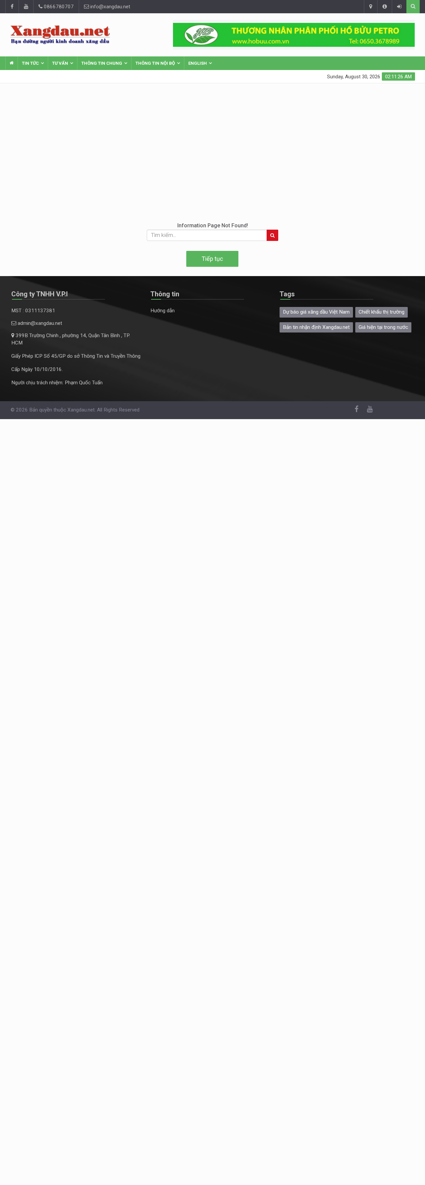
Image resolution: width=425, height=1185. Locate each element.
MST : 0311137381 (33, 311)
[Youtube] (26, 6)
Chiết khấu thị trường (381, 312)
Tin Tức (30, 63)
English (197, 63)
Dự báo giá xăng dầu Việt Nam (316, 312)
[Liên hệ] (370, 6)
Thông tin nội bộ (155, 63)
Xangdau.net (81, 410)
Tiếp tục (212, 258)
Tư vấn (60, 63)
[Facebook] (12, 6)
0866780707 (58, 7)
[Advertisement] (212, 133)
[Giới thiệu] (384, 6)
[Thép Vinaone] (294, 35)
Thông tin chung (101, 63)
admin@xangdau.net (39, 323)
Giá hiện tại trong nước (383, 327)
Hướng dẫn (162, 311)
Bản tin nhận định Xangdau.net (316, 327)
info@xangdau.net (109, 7)
